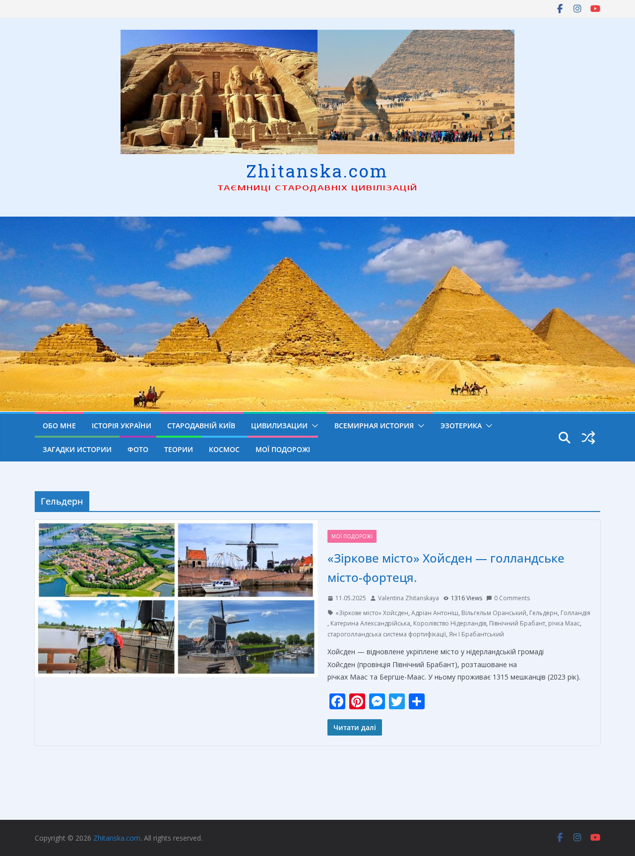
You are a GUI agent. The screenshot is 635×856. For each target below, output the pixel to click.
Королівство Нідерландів (449, 623)
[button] (313, 426)
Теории (178, 449)
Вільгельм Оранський (493, 613)
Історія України (121, 425)
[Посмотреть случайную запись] (588, 438)
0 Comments (512, 598)
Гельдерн (543, 613)
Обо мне (59, 425)
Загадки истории (77, 449)
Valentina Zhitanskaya (408, 598)
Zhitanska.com (317, 170)
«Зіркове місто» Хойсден (371, 613)
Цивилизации (279, 425)
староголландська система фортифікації (386, 634)
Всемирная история (374, 425)
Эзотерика (461, 425)
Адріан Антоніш (434, 613)
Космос (224, 449)
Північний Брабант (517, 623)
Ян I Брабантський (476, 634)
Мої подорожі (282, 449)
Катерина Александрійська (370, 623)
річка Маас (564, 623)
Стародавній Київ (201, 425)
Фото (137, 449)
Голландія (575, 613)
